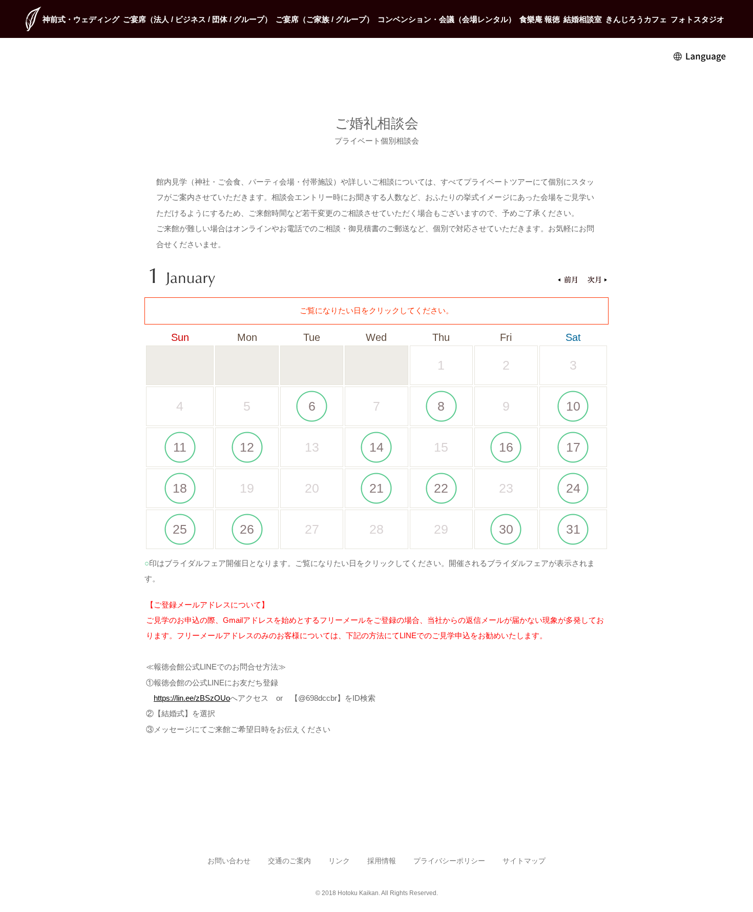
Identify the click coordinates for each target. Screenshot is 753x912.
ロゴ (33, 19)
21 (376, 488)
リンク (339, 861)
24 (573, 488)
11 (179, 447)
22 (441, 488)
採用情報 (381, 861)
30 (506, 529)
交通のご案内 (289, 861)
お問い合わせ (228, 861)
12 (247, 447)
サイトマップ (524, 861)
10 (573, 406)
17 (573, 447)
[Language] (700, 55)
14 (376, 447)
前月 (567, 280)
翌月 (597, 280)
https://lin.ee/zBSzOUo (192, 698)
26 (247, 529)
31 (573, 529)
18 (180, 488)
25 (180, 529)
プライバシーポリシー (449, 861)
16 (506, 447)
